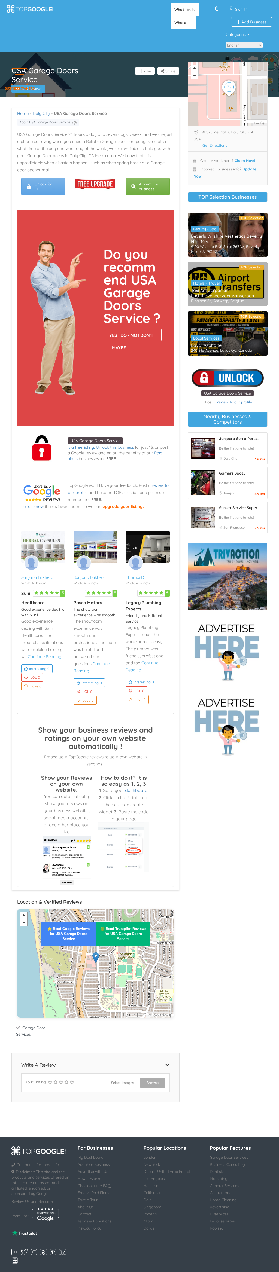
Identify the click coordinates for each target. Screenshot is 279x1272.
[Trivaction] (227, 576)
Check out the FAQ (94, 1185)
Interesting (39, 668)
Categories (236, 34)
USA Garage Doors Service (95, 440)
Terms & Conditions (94, 1221)
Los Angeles (154, 1178)
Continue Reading (44, 656)
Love (35, 686)
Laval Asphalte (206, 345)
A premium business (148, 186)
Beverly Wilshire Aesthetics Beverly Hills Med (226, 238)
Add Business (253, 22)
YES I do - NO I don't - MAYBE (131, 336)
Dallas (149, 1228)
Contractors (220, 1192)
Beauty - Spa (205, 229)
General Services (224, 1185)
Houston (151, 1185)
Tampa (228, 493)
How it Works (89, 1178)
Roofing (216, 1228)
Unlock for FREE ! (43, 186)
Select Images (122, 1082)
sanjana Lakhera (37, 577)
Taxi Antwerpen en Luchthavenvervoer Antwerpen (222, 293)
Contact (84, 1214)
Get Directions (214, 145)
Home (23, 113)
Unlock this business (115, 447)
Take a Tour (88, 1199)
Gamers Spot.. (232, 473)
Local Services (206, 338)
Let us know (32, 506)
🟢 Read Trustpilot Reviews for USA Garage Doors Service (123, 934)
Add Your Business (94, 1164)
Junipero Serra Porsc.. (239, 438)
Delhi (148, 1199)
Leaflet (129, 1014)
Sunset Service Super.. (239, 507)
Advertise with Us (93, 1171)
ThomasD (135, 577)
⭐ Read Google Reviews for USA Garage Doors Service (68, 934)
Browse (153, 1082)
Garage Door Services (229, 1157)
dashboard (136, 790)
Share (169, 71)
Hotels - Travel (206, 283)
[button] (19, 76)
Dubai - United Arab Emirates (169, 1171)
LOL (35, 677)
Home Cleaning (223, 1199)
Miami (149, 1221)
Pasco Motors (88, 602)
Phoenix (150, 1214)
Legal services (222, 1221)
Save (146, 71)
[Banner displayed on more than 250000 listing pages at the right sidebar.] (227, 651)
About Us (86, 1206)
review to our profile (234, 402)
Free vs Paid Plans (93, 1192)
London (150, 1157)
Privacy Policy (89, 1228)
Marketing (219, 1178)
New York (152, 1164)
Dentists (217, 1171)
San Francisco (234, 527)
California (152, 1192)
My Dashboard (90, 1157)
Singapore (152, 1206)
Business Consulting (227, 1164)
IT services (219, 1214)
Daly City (41, 113)
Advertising (219, 1206)
